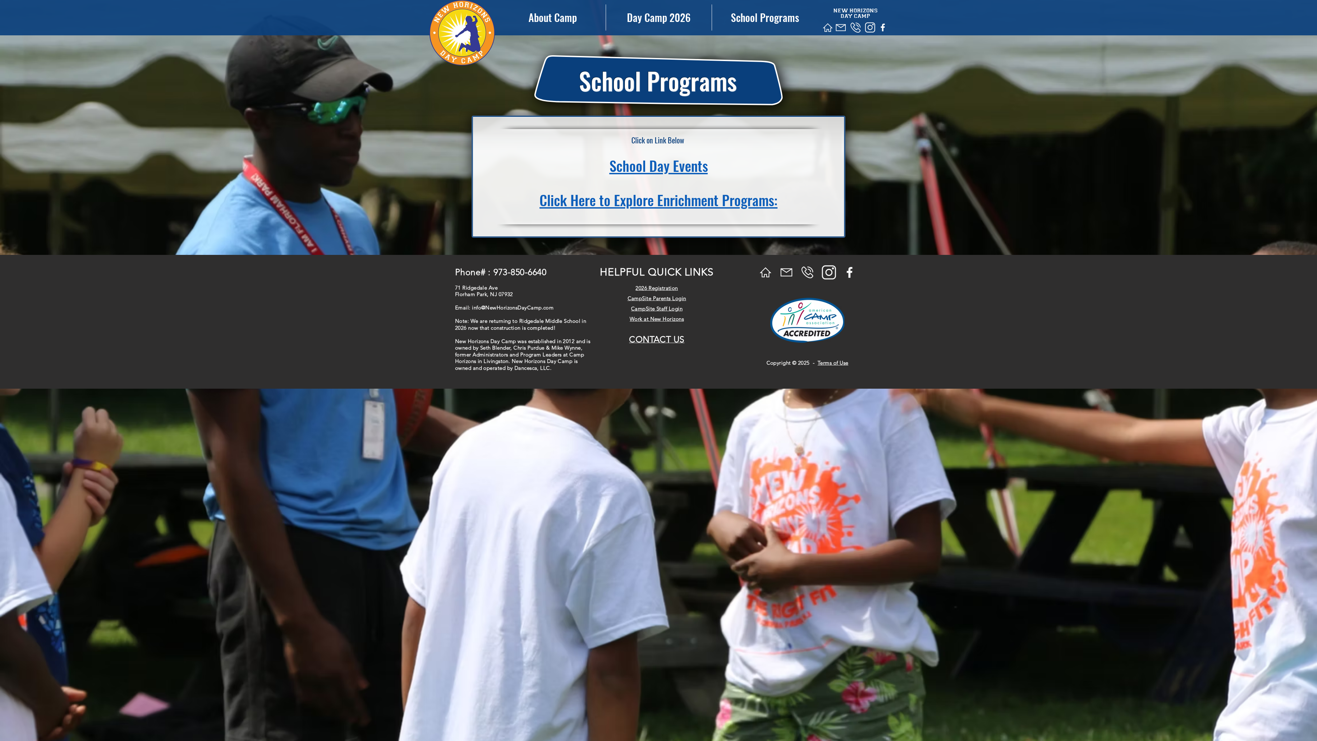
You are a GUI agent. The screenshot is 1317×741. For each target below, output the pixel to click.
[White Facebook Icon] (883, 27)
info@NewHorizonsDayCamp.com (513, 307)
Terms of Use (833, 363)
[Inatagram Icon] (870, 27)
